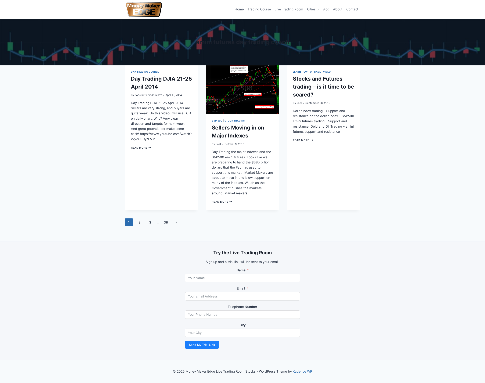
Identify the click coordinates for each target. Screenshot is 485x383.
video (327, 71)
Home (239, 9)
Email (241, 288)
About (337, 9)
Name (241, 270)
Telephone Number (242, 307)
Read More (141, 147)
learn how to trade (307, 71)
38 (166, 222)
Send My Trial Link (202, 345)
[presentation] (242, 89)
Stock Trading (235, 120)
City (242, 325)
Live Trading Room (289, 9)
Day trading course (145, 71)
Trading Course (259, 9)
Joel (218, 144)
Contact (352, 9)
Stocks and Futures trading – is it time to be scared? (323, 86)
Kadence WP (302, 371)
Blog (326, 9)
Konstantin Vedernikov (148, 95)
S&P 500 (217, 120)
